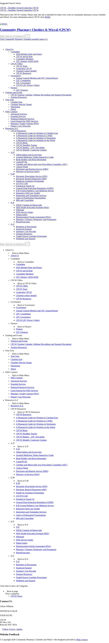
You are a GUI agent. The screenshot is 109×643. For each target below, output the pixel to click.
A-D (12, 152)
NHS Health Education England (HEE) (32, 207)
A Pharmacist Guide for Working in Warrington (36, 138)
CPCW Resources (23, 73)
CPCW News (16, 596)
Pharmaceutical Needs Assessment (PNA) (33, 217)
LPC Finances (22, 90)
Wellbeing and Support (25, 238)
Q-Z (12, 224)
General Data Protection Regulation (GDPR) (35, 188)
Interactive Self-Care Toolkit (28, 193)
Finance (14, 88)
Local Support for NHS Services (24, 121)
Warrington (15, 107)
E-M (12, 174)
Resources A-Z (11, 128)
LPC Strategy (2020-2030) (27, 61)
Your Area (9, 100)
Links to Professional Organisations (31, 198)
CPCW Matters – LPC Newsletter (30, 147)
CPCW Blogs (22, 143)
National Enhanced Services (22, 119)
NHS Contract (11, 111)
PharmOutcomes (23, 222)
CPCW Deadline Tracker (26, 145)
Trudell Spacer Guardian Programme (31, 236)
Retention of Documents (26, 227)
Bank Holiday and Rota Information (31, 159)
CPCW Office (17, 64)
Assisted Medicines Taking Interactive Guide (35, 157)
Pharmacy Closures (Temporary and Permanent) (36, 219)
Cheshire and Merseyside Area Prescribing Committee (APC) (41, 164)
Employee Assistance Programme (30, 181)
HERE (47, 17)
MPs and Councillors (25, 200)
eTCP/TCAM (22, 183)
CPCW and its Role (24, 56)
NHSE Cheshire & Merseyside (29, 205)
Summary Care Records (26, 231)
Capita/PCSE (21, 162)
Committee (15, 52)
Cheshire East (16, 102)
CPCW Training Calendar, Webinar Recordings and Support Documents (41, 95)
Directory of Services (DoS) (27, 171)
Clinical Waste (22, 167)
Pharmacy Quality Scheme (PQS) (25, 123)
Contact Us (43, 39)
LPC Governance (23, 83)
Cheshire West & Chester (21, 104)
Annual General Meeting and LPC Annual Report (37, 78)
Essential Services (18, 116)
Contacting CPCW (31, 8)
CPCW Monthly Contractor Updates (31, 150)
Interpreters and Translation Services (31, 195)
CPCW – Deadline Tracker (11, 8)
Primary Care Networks (21, 126)
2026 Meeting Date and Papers (29, 54)
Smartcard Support (24, 229)
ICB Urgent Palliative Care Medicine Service (35, 191)
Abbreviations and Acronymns (29, 155)
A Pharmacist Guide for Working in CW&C (34, 135)
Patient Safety (22, 215)
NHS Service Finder (24, 212)
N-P (12, 203)
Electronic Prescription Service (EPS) (31, 176)
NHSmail (20, 210)
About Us (9, 49)
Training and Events (13, 92)
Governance (16, 76)
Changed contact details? (26, 71)
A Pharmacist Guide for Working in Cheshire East (37, 133)
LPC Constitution (23, 80)
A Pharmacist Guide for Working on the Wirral (35, 140)
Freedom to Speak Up (25, 186)
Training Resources (19, 97)
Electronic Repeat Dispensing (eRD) (31, 179)
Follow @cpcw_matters (12, 629)
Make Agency (82, 639)
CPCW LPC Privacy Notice (28, 85)
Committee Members (24, 59)
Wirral (13, 109)
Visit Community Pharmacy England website (19, 39)
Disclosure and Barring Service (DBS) (32, 169)
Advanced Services (19, 114)
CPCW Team (21, 66)
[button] (27, 36)
